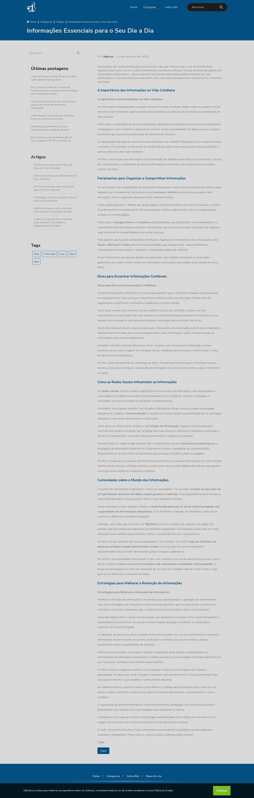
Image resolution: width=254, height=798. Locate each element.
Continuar (222, 790)
